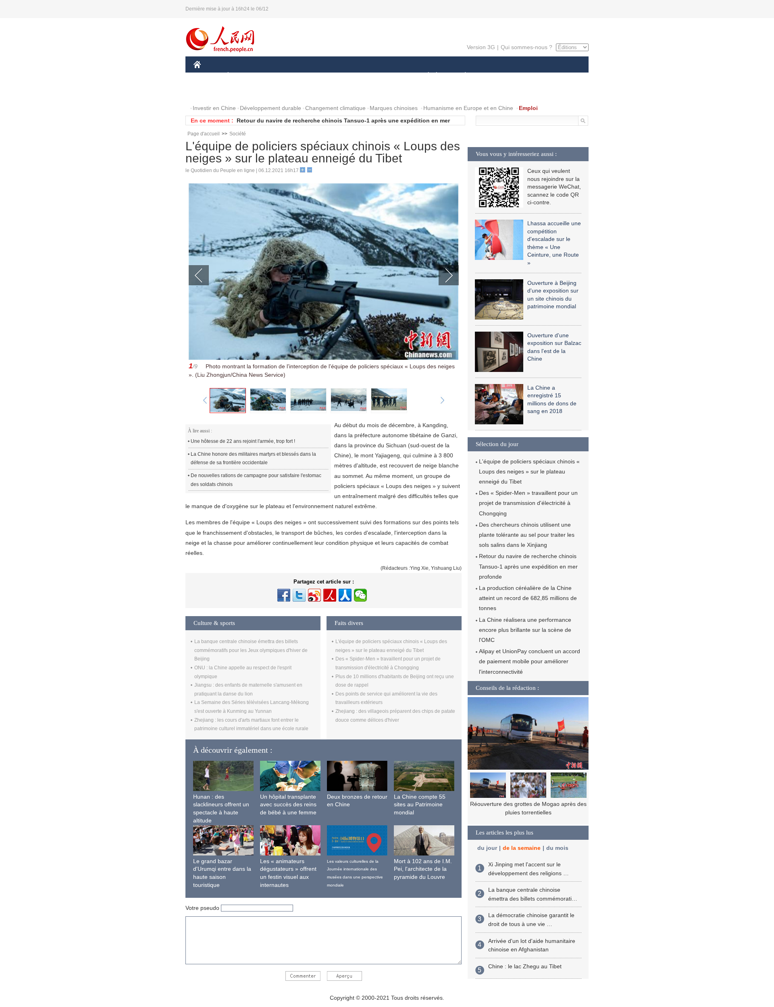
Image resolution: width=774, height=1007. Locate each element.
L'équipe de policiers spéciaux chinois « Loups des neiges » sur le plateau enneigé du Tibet (529, 471)
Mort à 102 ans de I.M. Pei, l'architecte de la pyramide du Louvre (423, 869)
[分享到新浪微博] (314, 595)
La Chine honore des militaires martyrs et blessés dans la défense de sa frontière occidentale (253, 458)
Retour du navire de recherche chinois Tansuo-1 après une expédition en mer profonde (528, 566)
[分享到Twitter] (299, 595)
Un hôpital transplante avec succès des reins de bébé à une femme (288, 804)
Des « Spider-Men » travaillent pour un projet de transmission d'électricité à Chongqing (528, 503)
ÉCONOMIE (243, 76)
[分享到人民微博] (329, 595)
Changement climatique (335, 108)
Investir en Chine (214, 108)
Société (237, 134)
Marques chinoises (394, 108)
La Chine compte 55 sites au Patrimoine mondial (419, 804)
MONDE (280, 76)
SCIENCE (351, 76)
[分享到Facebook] (283, 595)
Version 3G (481, 47)
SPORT (494, 76)
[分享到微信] (360, 595)
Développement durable (270, 108)
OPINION (211, 92)
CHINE (208, 76)
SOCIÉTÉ (424, 76)
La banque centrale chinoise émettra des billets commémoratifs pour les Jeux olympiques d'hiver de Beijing (251, 650)
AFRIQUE (315, 76)
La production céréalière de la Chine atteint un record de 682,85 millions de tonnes (528, 598)
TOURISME (528, 76)
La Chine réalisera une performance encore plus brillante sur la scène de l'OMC (525, 630)
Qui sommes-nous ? (526, 47)
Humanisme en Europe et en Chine (468, 108)
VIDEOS (278, 92)
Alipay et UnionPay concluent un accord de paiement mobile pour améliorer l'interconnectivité (529, 661)
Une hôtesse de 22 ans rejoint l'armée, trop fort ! (243, 441)
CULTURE (388, 76)
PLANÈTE (461, 76)
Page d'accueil (203, 134)
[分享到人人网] (345, 595)
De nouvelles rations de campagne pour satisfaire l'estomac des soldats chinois (256, 480)
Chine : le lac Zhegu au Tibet (525, 966)
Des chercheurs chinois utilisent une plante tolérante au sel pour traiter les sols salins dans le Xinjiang (526, 534)
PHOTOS (245, 92)
